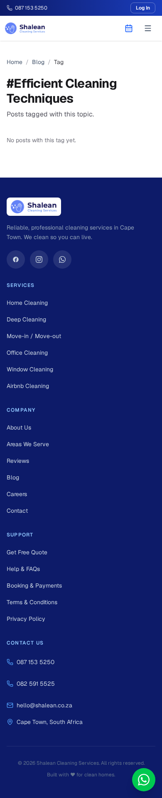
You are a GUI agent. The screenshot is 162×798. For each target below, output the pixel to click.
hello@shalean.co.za (44, 705)
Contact (17, 510)
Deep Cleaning (26, 319)
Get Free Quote (27, 552)
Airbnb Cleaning (28, 386)
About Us (19, 427)
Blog (38, 62)
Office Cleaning (27, 352)
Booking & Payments (34, 585)
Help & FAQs (23, 569)
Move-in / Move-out (34, 336)
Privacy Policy (26, 619)
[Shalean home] (25, 28)
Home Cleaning (27, 302)
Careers (17, 494)
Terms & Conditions (32, 602)
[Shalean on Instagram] (39, 259)
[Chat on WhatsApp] (143, 779)
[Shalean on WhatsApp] (62, 259)
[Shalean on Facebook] (16, 259)
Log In (143, 8)
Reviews (18, 460)
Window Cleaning (30, 369)
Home (14, 62)
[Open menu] (148, 28)
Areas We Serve (28, 444)
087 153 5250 (35, 662)
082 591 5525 (36, 683)
